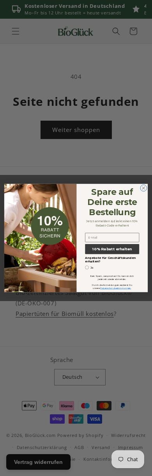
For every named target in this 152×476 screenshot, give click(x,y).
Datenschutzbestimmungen (115, 288)
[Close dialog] (143, 188)
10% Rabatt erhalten (112, 249)
